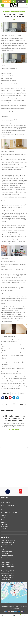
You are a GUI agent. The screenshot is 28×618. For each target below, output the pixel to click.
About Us (3, 515)
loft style (15, 393)
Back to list (14, 404)
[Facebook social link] (2, 397)
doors (22, 393)
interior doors (19, 175)
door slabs (19, 154)
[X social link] (6, 397)
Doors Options (5, 547)
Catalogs (3, 528)
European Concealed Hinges (8, 573)
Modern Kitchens (5, 562)
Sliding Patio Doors (6, 579)
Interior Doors (7, 11)
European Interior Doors (7, 575)
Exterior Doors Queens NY (8, 540)
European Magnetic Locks (7, 571)
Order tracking (5, 557)
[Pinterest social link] (10, 397)
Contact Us (4, 520)
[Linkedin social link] (13, 397)
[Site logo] (14, 5)
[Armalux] (20, 491)
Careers (3, 517)
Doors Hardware (5, 568)
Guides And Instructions (7, 555)
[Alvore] (7, 491)
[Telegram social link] (17, 397)
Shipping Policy (5, 522)
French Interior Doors (6, 560)
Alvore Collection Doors (7, 577)
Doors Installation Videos (7, 566)
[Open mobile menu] (2, 5)
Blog (2, 549)
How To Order (5, 526)
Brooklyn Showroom (6, 551)
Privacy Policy (4, 524)
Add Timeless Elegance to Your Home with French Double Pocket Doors (14, 418)
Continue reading (14, 429)
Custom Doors (5, 553)
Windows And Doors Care (7, 542)
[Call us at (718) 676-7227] (14, 1)
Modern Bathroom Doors (7, 564)
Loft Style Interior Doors (18, 11)
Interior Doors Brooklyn (7, 544)
